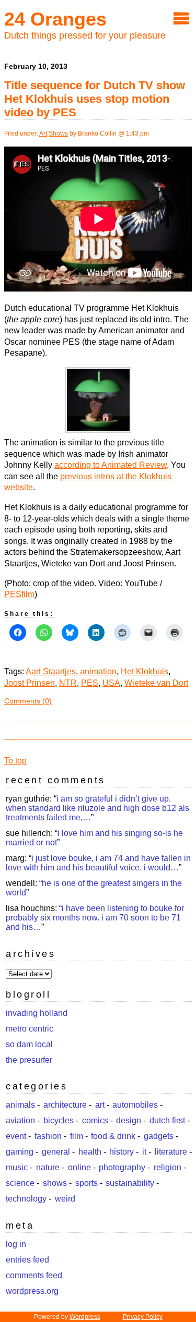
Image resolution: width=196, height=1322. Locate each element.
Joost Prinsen (29, 682)
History (121, 1151)
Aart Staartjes (51, 671)
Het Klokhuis (144, 671)
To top (15, 760)
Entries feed (27, 1259)
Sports (86, 1183)
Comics (95, 1120)
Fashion (48, 1136)
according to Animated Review (110, 464)
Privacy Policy (143, 1317)
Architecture (65, 1104)
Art (43, 133)
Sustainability (130, 1183)
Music (17, 1167)
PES (89, 682)
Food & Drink (113, 1136)
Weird (65, 1198)
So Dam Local (29, 1044)
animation (98, 671)
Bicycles (58, 1120)
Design (128, 1120)
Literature (171, 1151)
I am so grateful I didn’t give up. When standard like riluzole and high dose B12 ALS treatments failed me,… (97, 808)
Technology (26, 1198)
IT (144, 1151)
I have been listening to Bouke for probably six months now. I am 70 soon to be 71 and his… (95, 917)
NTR (68, 682)
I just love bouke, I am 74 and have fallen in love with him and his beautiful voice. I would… (98, 863)
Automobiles (135, 1104)
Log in (16, 1244)
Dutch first (167, 1120)
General (56, 1151)
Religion (167, 1167)
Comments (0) (28, 701)
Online (79, 1167)
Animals (20, 1104)
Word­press (85, 1317)
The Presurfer (29, 1060)
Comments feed (34, 1275)
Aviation (20, 1120)
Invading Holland (36, 1013)
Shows (58, 133)
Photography (122, 1167)
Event (16, 1136)
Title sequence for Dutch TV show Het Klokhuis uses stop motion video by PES (94, 99)
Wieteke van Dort (156, 682)
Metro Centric (29, 1028)
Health (89, 1151)
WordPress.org (32, 1291)
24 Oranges (55, 19)
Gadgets (159, 1136)
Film (76, 1136)
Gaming (19, 1151)
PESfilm (19, 594)
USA (111, 682)
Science (20, 1183)
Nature (48, 1167)
